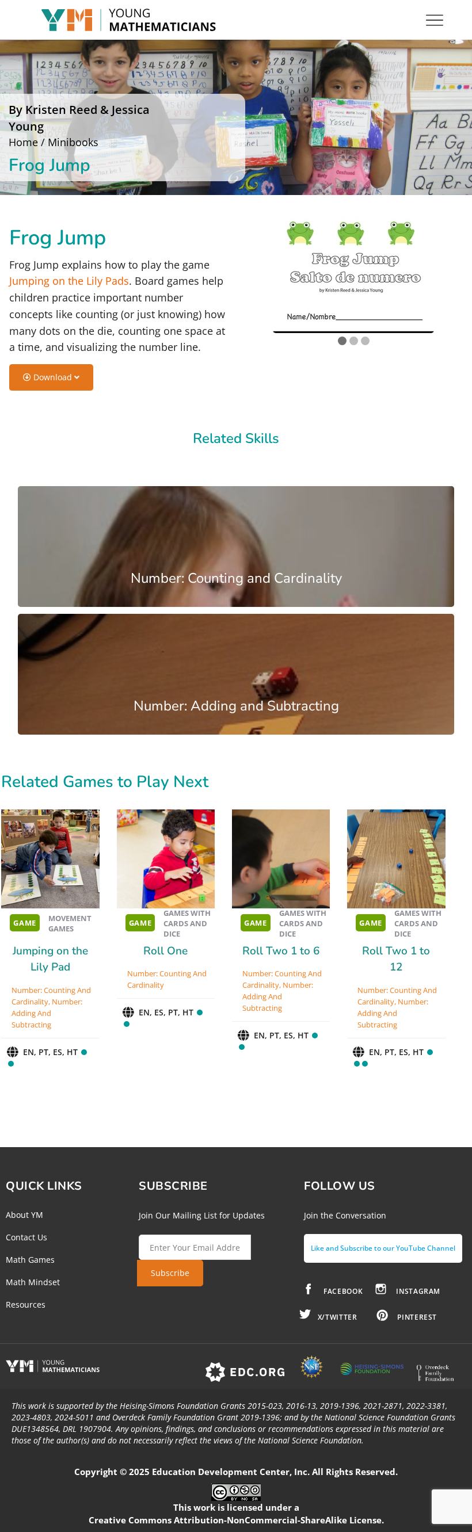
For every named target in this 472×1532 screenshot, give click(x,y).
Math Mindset (33, 1282)
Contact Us (26, 1237)
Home (23, 142)
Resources (25, 1304)
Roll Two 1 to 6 (280, 950)
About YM (24, 1214)
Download (52, 377)
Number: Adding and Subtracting (47, 1013)
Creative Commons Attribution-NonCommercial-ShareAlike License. (236, 1520)
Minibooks (73, 142)
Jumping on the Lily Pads (69, 281)
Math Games (30, 1259)
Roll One (165, 950)
